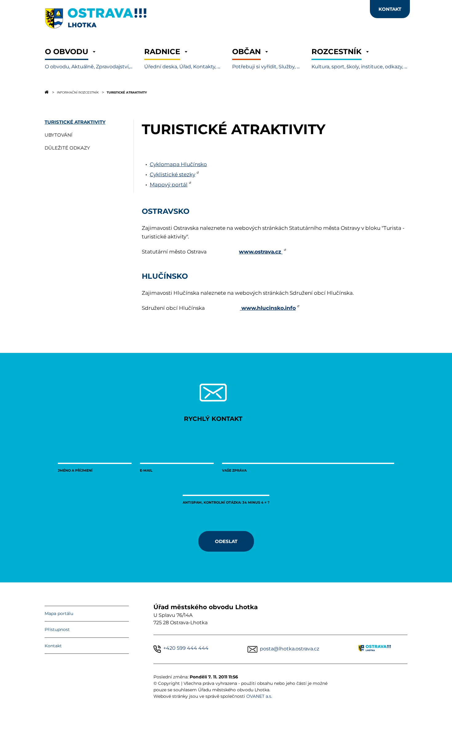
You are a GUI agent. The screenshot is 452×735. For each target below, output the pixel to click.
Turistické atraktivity (127, 92)
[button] (89, 58)
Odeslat (226, 541)
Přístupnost (57, 629)
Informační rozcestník (78, 92)
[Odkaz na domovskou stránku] (47, 92)
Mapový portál (169, 185)
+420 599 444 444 (185, 648)
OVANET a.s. (259, 696)
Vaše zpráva (234, 470)
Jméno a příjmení (75, 470)
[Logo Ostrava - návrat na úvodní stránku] (121, 32)
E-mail (146, 470)
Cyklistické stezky (172, 174)
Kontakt (53, 646)
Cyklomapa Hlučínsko (178, 164)
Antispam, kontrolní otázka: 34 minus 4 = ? (226, 502)
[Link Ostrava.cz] (382, 649)
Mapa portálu (59, 613)
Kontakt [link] (390, 9)
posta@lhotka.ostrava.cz (289, 649)
